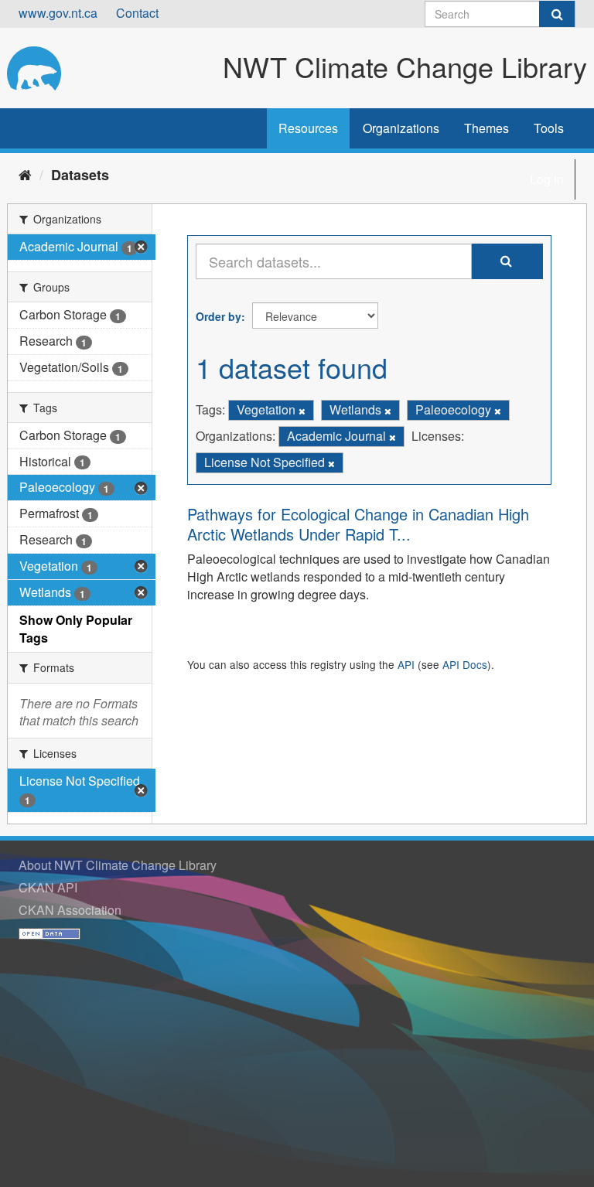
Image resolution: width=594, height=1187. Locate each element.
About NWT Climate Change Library (118, 865)
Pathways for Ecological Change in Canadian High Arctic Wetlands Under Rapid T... (358, 524)
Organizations (401, 128)
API (406, 664)
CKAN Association (70, 910)
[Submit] (557, 14)
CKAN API (48, 887)
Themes (486, 128)
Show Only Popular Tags (75, 628)
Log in (547, 179)
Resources (308, 128)
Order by (218, 316)
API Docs (464, 664)
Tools (549, 128)
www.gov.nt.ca (58, 13)
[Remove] (302, 410)
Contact (137, 13)
